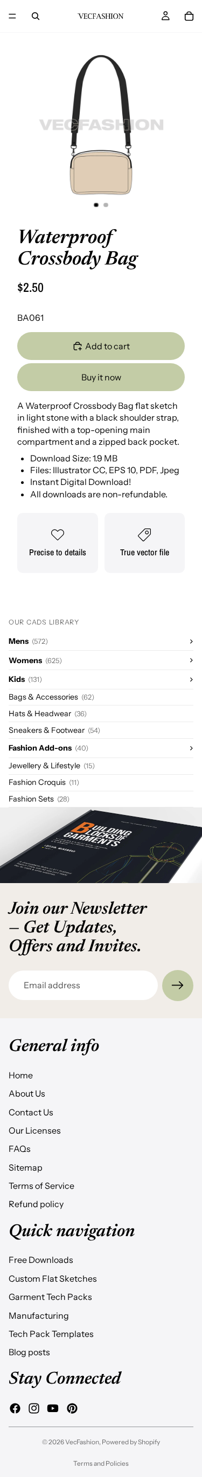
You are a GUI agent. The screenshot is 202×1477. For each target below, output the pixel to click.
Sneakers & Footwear (54, 730)
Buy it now (101, 377)
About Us (27, 1093)
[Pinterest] (72, 1408)
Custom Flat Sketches (53, 1278)
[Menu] (12, 16)
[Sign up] (177, 985)
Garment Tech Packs (50, 1296)
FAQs (20, 1148)
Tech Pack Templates (51, 1333)
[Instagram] (33, 1408)
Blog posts (29, 1352)
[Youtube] (52, 1408)
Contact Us (31, 1111)
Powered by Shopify (131, 1442)
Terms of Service (41, 1185)
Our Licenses (35, 1130)
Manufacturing (39, 1315)
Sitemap (26, 1167)
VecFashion (82, 1442)
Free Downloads (41, 1259)
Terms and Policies (101, 1463)
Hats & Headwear (48, 713)
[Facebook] (15, 1408)
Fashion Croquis (44, 782)
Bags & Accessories (51, 697)
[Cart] (189, 16)
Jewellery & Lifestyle (52, 765)
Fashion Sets (39, 799)
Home (21, 1074)
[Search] (35, 16)
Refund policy (36, 1204)
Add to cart (107, 346)
